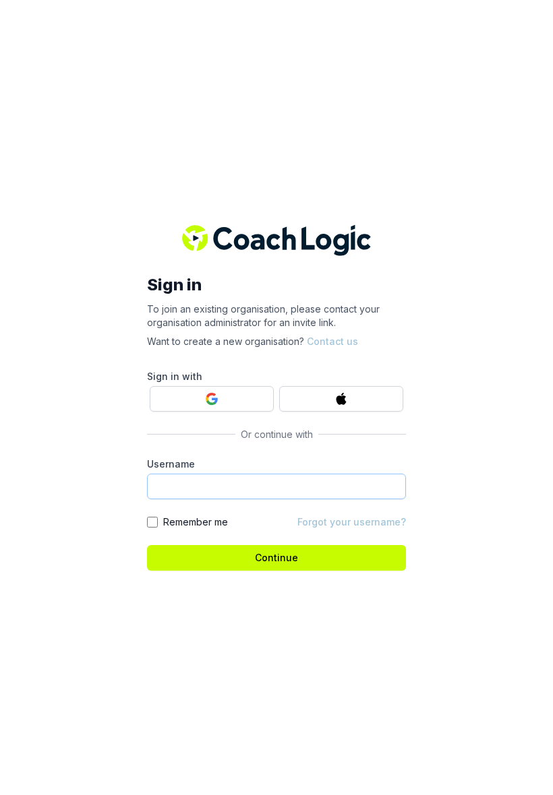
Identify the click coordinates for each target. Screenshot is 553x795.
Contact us (332, 341)
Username (171, 464)
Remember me (195, 522)
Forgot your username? (351, 522)
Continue (276, 557)
